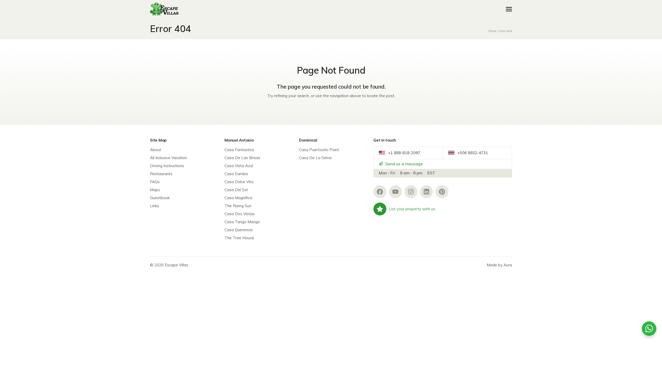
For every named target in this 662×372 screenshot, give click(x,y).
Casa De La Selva (315, 157)
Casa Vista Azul (238, 165)
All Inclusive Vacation (168, 157)
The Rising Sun (237, 205)
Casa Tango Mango (242, 221)
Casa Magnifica (238, 197)
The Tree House (239, 237)
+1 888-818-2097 (403, 152)
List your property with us (412, 208)
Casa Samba (236, 173)
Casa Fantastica (239, 149)
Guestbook (160, 197)
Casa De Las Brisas (242, 157)
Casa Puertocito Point (319, 149)
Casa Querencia (238, 229)
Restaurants (161, 173)
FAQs (155, 181)
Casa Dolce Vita (238, 181)
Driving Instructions (167, 165)
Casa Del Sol (236, 189)
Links (154, 205)
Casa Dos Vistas (239, 213)
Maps (155, 189)
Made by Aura (499, 264)
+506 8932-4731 (472, 152)
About (155, 149)
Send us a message (403, 163)
